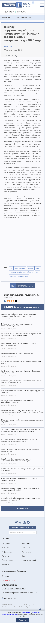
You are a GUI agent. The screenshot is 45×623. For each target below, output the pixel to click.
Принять (22, 620)
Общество (8, 46)
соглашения (26, 612)
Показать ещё (22, 508)
